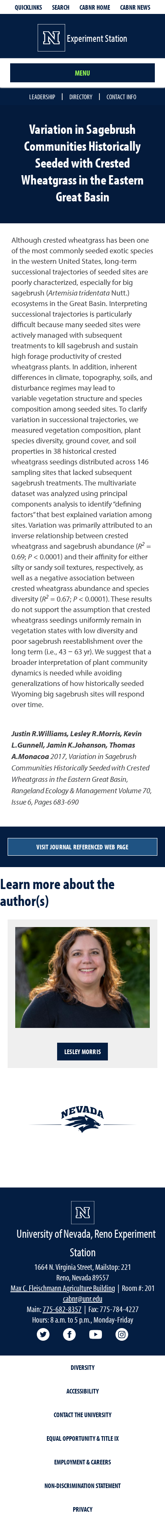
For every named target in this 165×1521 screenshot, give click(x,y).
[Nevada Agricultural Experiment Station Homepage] (82, 1212)
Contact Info (121, 96)
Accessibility (82, 1391)
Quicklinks (28, 7)
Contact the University (82, 1414)
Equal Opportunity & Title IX (83, 1438)
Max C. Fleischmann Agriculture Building (63, 1287)
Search (60, 7)
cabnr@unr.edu (82, 1298)
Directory (80, 96)
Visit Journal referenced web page (82, 847)
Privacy (82, 1509)
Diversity (82, 1367)
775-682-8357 (62, 1309)
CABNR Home (95, 7)
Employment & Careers (82, 1462)
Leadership (42, 96)
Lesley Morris (82, 1051)
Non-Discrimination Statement (82, 1485)
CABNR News (135, 7)
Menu (82, 73)
